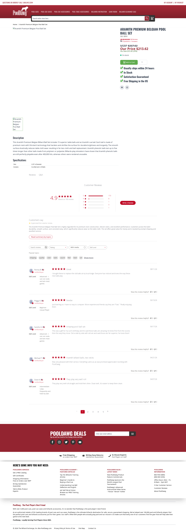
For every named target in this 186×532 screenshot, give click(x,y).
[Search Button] (146, 18)
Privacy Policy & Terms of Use (64, 528)
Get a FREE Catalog (19, 473)
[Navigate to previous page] (77, 411)
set (81, 258)
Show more (88, 258)
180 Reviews (134, 39)
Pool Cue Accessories (62, 11)
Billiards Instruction (99, 11)
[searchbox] (36, 247)
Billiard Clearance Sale (127, 11)
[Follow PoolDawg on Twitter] (66, 442)
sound (62, 258)
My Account (168, 2)
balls (55, 258)
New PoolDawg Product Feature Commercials (115, 476)
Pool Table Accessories (80, 11)
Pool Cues (35, 11)
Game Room (113, 11)
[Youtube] (80, 442)
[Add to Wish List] (122, 87)
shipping (33, 258)
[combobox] (58, 247)
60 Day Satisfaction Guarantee (20, 485)
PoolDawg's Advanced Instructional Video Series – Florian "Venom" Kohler (116, 489)
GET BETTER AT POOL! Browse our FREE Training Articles (69, 492)
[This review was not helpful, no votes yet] (155, 292)
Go (132, 433)
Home (15, 24)
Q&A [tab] (41, 174)
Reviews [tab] (32, 174)
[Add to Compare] (127, 87)
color (49, 258)
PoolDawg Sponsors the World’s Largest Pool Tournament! (115, 482)
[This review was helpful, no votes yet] (151, 292)
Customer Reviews (160, 488)
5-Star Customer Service (162, 485)
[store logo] (20, 11)
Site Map (81, 528)
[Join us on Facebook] (52, 442)
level (75, 258)
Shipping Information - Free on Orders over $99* (22, 480)
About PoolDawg (160, 491)
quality (41, 258)
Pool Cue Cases (46, 11)
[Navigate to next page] (108, 411)
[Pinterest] (73, 442)
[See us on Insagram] (59, 442)
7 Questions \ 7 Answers (129, 41)
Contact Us (92, 528)
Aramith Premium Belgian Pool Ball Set (33, 24)
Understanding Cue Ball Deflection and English (68, 486)
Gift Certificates (18, 476)
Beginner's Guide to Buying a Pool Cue (67, 481)
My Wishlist (179, 2)
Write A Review (127, 203)
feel (69, 258)
